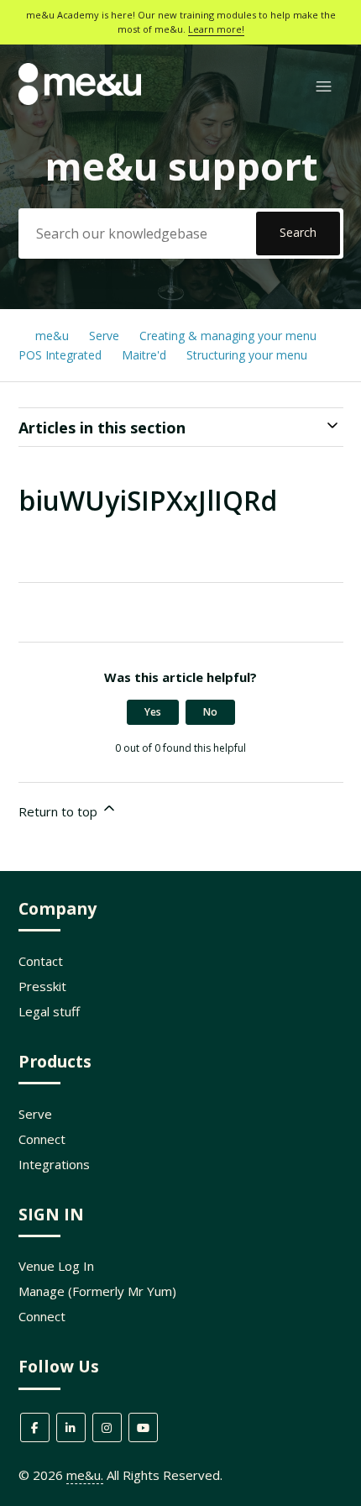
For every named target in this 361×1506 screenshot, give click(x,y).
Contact (40, 960)
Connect (41, 1139)
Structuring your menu (246, 355)
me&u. (84, 1475)
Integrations (54, 1164)
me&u (52, 336)
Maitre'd (144, 355)
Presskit (42, 986)
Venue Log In (56, 1265)
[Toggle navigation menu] (323, 86)
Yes (152, 712)
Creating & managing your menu (229, 336)
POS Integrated (61, 355)
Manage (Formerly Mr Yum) (97, 1291)
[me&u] (79, 100)
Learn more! (216, 29)
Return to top (59, 811)
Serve (104, 336)
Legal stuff (49, 1011)
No (210, 712)
